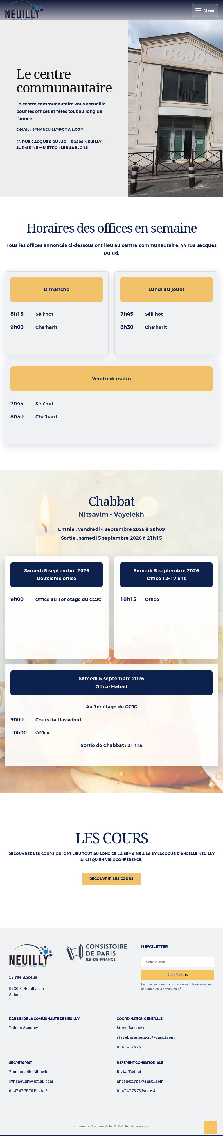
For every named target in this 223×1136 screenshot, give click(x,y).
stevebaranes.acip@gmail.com (146, 1037)
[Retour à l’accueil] (31, 955)
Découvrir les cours (111, 879)
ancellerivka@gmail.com (140, 1081)
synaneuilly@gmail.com (31, 1081)
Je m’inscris (178, 974)
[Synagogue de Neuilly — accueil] (24, 10)
